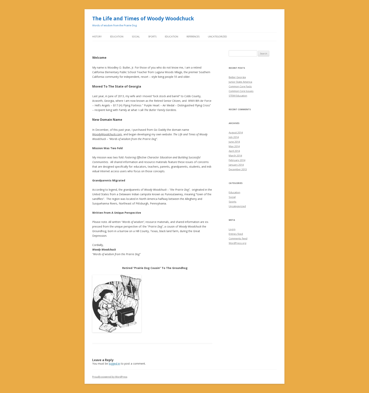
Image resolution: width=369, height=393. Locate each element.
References (193, 36)
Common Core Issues (241, 91)
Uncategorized (217, 36)
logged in (114, 363)
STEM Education (238, 95)
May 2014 (234, 146)
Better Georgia (237, 77)
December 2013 (238, 169)
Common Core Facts (240, 86)
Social (136, 36)
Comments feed (238, 238)
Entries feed (236, 234)
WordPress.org (237, 243)
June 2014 (234, 141)
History (97, 36)
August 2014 (236, 132)
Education (116, 36)
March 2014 (235, 155)
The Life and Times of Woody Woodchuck (143, 18)
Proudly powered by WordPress (109, 376)
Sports (152, 36)
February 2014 (237, 160)
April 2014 (234, 151)
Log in (232, 229)
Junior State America (240, 82)
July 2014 (234, 137)
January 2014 (236, 164)
